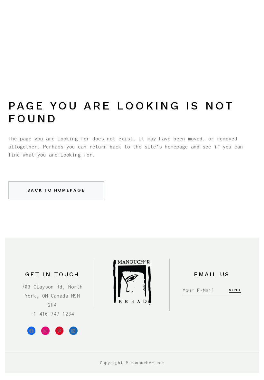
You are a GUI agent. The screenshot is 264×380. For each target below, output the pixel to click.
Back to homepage (56, 190)
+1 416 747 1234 (52, 314)
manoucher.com (147, 362)
